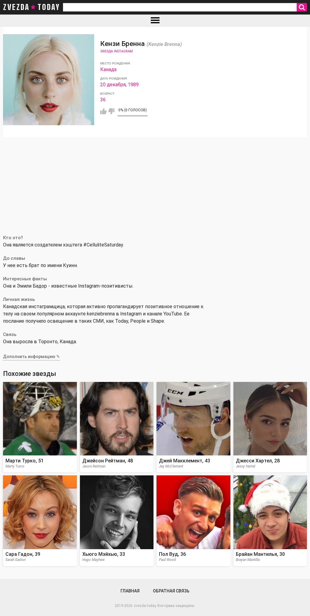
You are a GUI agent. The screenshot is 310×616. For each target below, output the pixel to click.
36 (103, 100)
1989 (133, 84)
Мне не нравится (111, 111)
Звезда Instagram (116, 51)
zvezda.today (145, 606)
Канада (108, 69)
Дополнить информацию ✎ (31, 356)
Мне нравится (103, 111)
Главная (130, 590)
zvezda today (31, 7)
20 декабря (113, 84)
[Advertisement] (155, 182)
